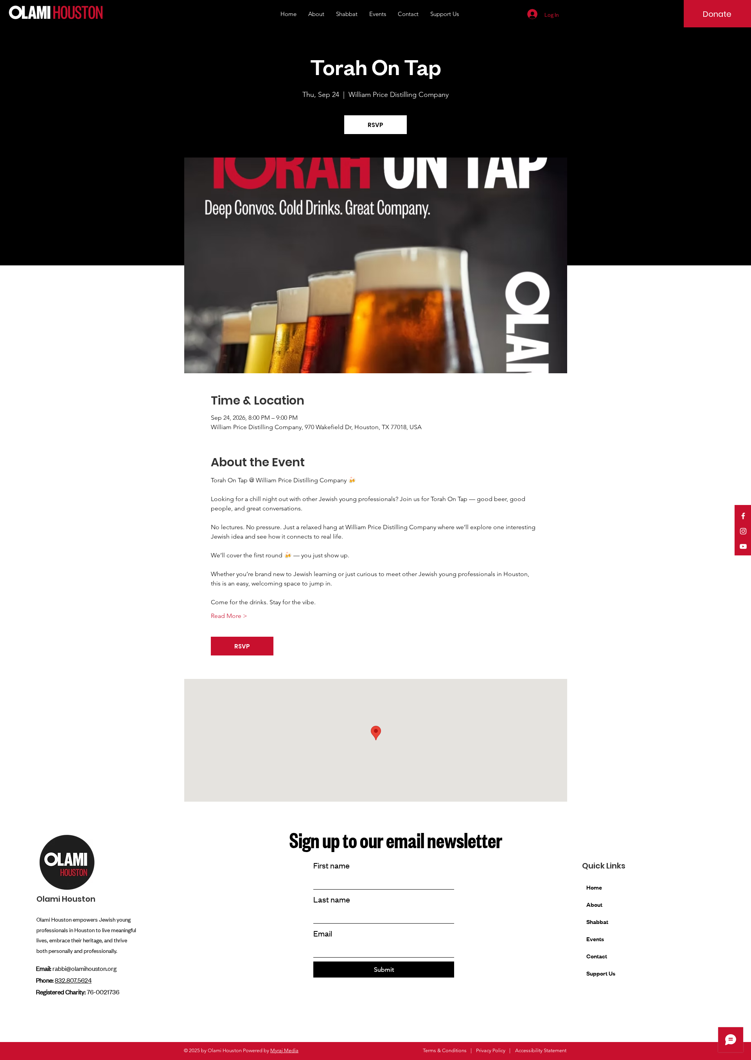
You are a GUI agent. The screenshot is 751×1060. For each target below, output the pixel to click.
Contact (596, 956)
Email (322, 933)
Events (595, 939)
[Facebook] (743, 516)
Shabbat (597, 921)
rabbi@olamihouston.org (84, 968)
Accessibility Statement (540, 1050)
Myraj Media (284, 1050)
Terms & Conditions (445, 1050)
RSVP (375, 125)
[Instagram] (743, 531)
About (594, 904)
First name (331, 865)
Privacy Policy (490, 1050)
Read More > (229, 616)
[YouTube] (743, 546)
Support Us (600, 973)
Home (594, 887)
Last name (331, 899)
